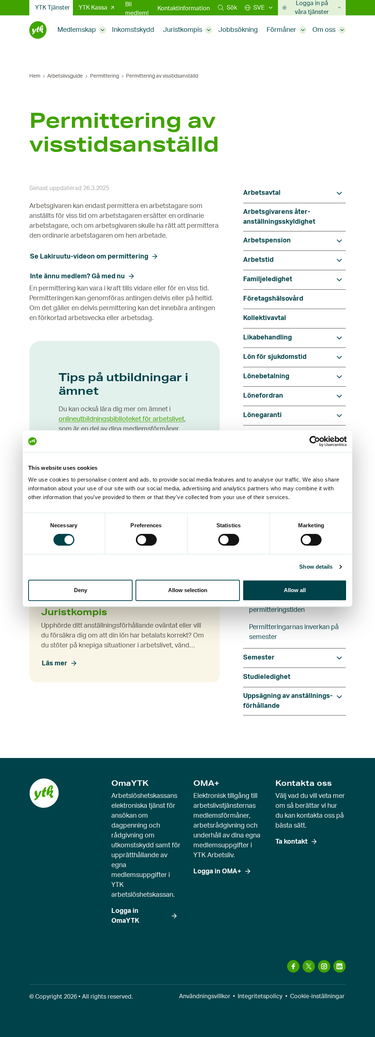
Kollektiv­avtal (264, 318)
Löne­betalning (266, 376)
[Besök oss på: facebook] (293, 966)
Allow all (295, 590)
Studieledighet (266, 677)
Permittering (104, 76)
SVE (259, 8)
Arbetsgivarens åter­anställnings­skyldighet (279, 217)
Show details (316, 567)
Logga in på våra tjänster (312, 7)
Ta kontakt (291, 842)
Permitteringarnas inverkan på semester (294, 632)
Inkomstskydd (133, 30)
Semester (259, 657)
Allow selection (187, 590)
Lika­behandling (267, 337)
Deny (80, 590)
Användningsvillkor (204, 996)
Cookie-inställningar (317, 996)
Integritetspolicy (260, 996)
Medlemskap (76, 30)
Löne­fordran (263, 396)
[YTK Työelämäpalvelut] (38, 30)
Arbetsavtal (262, 193)
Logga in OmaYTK (125, 916)
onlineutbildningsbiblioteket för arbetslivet (121, 419)
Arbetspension (267, 240)
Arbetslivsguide (65, 76)
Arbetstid (258, 260)
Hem (34, 76)
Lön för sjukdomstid (275, 357)
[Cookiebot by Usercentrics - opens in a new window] (315, 441)
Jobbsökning (238, 30)
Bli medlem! (137, 8)
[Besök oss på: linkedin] (339, 966)
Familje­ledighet (267, 279)
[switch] (146, 540)
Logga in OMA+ (217, 871)
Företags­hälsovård (273, 299)
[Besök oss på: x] (308, 966)
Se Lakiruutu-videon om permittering (89, 256)
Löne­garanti (262, 415)
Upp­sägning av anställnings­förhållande (288, 701)
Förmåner (281, 30)
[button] (227, 7)
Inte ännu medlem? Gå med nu (77, 276)
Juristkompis (182, 30)
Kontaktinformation (183, 8)
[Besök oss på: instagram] (324, 966)
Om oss (323, 30)
